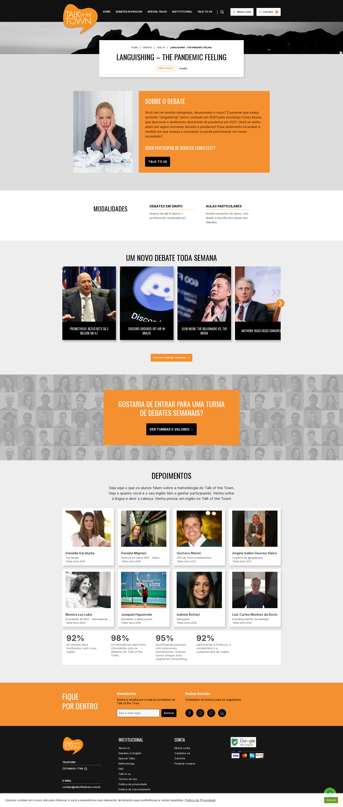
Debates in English (129, 11)
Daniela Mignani (133, 553)
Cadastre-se (182, 753)
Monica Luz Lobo (79, 614)
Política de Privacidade (200, 800)
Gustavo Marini (189, 553)
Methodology (127, 763)
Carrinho (179, 758)
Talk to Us (157, 162)
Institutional (182, 11)
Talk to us (204, 11)
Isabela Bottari (188, 614)
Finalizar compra (184, 763)
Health (183, 68)
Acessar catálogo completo (169, 357)
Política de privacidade (133, 784)
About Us (124, 748)
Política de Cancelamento (134, 789)
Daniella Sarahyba (80, 553)
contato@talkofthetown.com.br (81, 787)
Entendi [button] (331, 800)
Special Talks (157, 11)
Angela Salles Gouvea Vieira (254, 553)
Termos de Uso (128, 779)
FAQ (121, 768)
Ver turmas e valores (169, 429)
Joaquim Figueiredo (136, 614)
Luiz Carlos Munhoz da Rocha (254, 614)
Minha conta (182, 748)
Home (107, 11)
